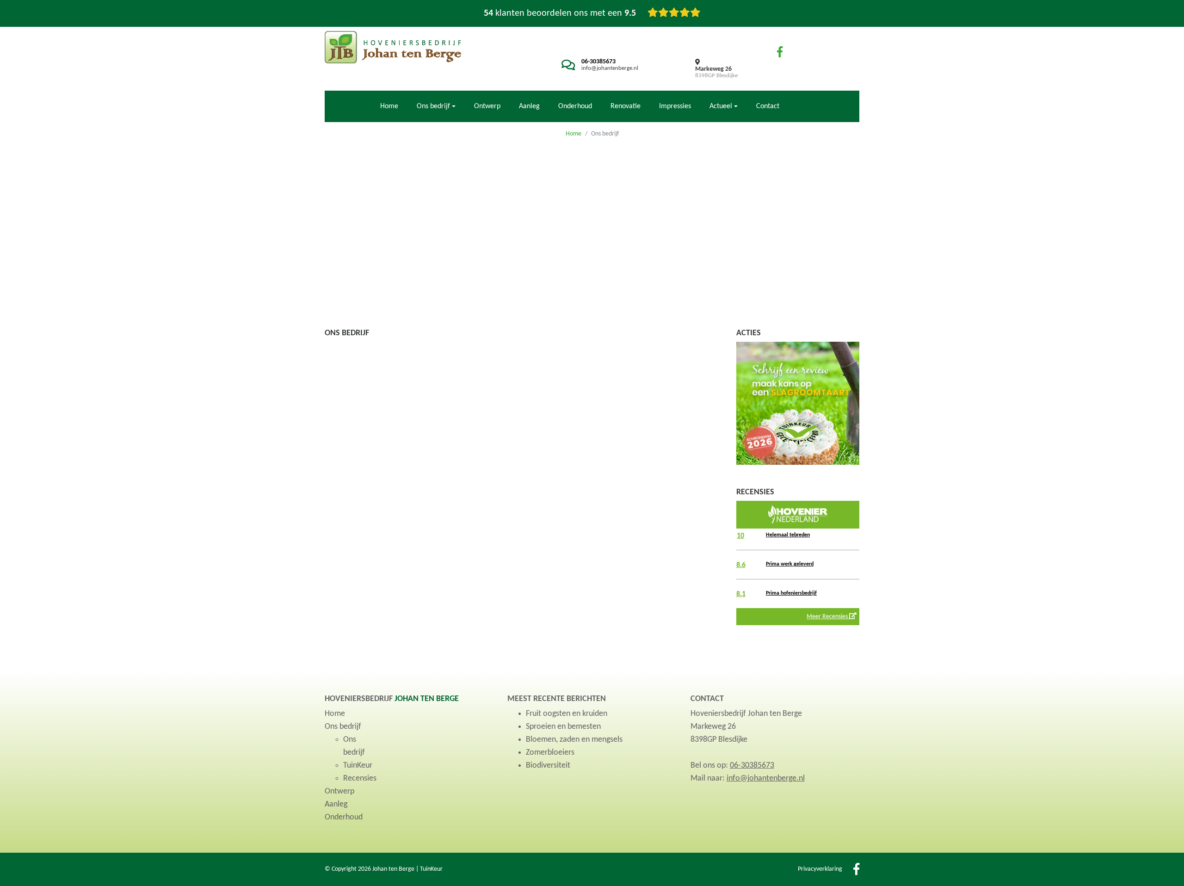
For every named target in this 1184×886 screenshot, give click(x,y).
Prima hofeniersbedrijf (791, 593)
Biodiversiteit (548, 765)
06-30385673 (598, 61)
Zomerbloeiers (550, 752)
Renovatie (625, 106)
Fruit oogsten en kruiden (566, 713)
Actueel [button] (720, 106)
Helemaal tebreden (788, 535)
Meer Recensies (828, 616)
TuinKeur (357, 765)
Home (389, 106)
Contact (767, 106)
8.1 (741, 594)
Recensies (359, 778)
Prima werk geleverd (790, 564)
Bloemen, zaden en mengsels (574, 739)
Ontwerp (487, 106)
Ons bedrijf (343, 726)
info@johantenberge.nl (609, 68)
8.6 (741, 565)
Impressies (675, 106)
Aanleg (529, 106)
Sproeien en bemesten (563, 726)
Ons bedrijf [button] (433, 106)
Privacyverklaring (820, 869)
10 (740, 536)
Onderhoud (575, 106)
